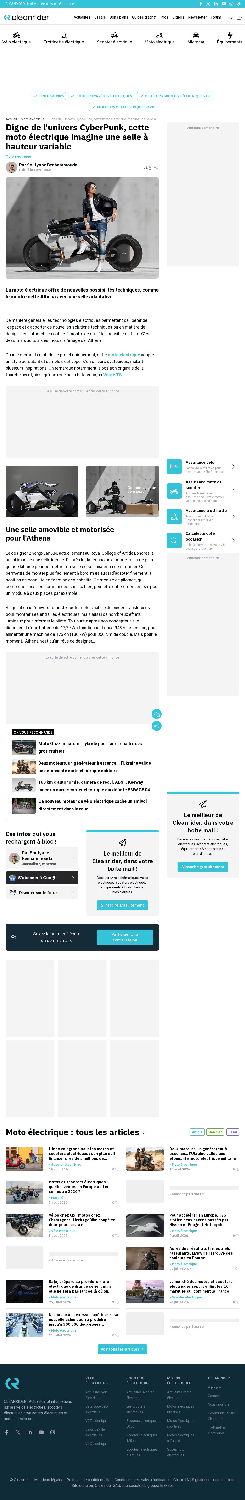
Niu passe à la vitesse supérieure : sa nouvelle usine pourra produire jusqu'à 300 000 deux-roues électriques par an (83, 1319)
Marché (57, 1198)
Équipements (230, 41)
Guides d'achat (144, 17)
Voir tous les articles (120, 1349)
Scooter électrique (114, 41)
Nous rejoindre (219, 1404)
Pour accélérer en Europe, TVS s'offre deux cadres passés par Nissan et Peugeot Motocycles (198, 1220)
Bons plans (119, 17)
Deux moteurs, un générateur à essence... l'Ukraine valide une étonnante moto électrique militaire (202, 1153)
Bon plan (215, 1132)
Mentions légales (48, 1480)
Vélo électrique (16, 41)
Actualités (82, 17)
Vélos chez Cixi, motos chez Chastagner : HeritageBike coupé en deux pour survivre (82, 1220)
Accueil (11, 119)
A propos (215, 1387)
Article (197, 1132)
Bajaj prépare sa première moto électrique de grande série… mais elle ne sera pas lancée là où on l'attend (80, 1286)
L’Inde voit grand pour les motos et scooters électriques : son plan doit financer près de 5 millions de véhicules (82, 1153)
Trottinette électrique (64, 41)
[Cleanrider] (26, 17)
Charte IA (181, 1480)
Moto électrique (160, 41)
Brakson (167, 1485)
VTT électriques (97, 1421)
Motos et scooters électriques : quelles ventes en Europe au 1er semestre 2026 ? (79, 1187)
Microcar (196, 41)
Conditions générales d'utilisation (142, 1480)
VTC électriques (97, 1444)
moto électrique (124, 354)
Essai (232, 1132)
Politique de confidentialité (89, 1480)
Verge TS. (113, 374)
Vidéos (178, 17)
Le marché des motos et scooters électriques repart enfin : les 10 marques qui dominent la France (201, 1286)
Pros (164, 17)
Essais (100, 17)
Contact (214, 1396)
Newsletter (197, 17)
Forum (216, 17)
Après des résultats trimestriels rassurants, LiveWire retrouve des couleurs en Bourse (201, 1253)
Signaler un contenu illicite (213, 1480)
